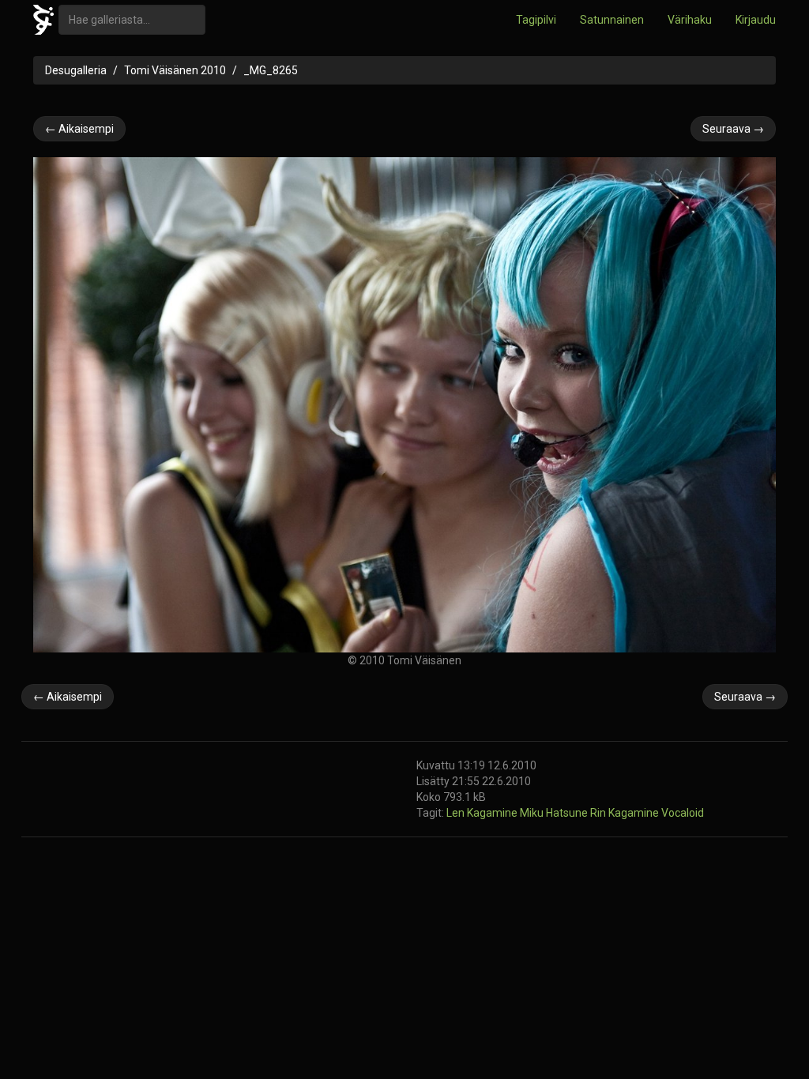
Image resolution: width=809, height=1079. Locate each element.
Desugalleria (76, 70)
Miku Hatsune (555, 812)
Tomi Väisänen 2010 (175, 70)
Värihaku (690, 19)
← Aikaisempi (79, 128)
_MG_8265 (270, 70)
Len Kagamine (483, 812)
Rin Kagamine (625, 812)
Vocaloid (682, 812)
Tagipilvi (536, 19)
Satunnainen (612, 19)
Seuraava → (733, 128)
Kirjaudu (756, 19)
